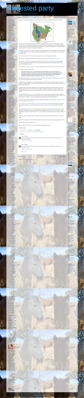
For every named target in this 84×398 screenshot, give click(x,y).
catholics (14, 338)
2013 (11, 307)
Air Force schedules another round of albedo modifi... (13, 206)
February (12, 298)
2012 (11, 308)
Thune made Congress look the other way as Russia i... (13, 180)
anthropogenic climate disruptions (53, 110)
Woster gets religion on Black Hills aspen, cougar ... (13, 254)
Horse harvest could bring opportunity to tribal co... (13, 237)
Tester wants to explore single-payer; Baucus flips (13, 260)
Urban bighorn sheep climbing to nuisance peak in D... (13, 224)
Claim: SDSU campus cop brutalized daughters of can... (13, 242)
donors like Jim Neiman (53, 51)
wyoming (41, 131)
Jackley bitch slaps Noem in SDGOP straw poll (13, 272)
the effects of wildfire (29, 125)
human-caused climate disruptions (42, 103)
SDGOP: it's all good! (13, 233)
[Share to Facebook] (38, 130)
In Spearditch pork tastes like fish (13, 174)
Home (42, 156)
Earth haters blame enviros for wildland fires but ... (13, 283)
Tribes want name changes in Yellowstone (13, 229)
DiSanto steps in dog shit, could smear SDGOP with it (13, 199)
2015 (11, 303)
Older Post (62, 156)
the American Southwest (35, 78)
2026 (11, 141)
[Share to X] (37, 130)
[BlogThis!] (36, 130)
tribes (14, 327)
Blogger (48, 395)
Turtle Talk (70, 207)
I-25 (24, 131)
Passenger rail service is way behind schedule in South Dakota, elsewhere (71, 105)
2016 (11, 302)
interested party (30, 8)
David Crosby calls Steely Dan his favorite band (13, 277)
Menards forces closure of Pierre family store (71, 61)
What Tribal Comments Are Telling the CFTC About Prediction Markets (71, 211)
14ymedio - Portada (70, 264)
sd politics (37, 131)
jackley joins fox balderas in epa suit (11, 23)
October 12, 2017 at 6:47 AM (26, 140)
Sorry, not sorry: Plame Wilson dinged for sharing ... (13, 193)
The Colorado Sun (71, 256)
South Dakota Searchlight (71, 245)
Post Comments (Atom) (28, 159)
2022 (11, 148)
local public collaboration (30, 66)
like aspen (36, 111)
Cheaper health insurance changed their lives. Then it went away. (71, 230)
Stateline (70, 226)
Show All (74, 274)
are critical (30, 105)
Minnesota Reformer (70, 217)
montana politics (12, 335)
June (12, 291)
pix (12, 339)
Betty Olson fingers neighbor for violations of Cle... (13, 186)
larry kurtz (23, 136)
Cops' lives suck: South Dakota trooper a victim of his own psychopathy (71, 149)
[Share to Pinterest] (39, 130)
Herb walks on (74, 163)
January (12, 299)
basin (13, 342)
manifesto (14, 330)
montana (27, 131)
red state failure (32, 131)
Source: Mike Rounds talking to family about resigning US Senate (72, 91)
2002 (56, 61)
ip (8, 342)
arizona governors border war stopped (11, 36)
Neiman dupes (24, 137)
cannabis (10, 334)
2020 (11, 151)
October (12, 163)
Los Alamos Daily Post (48, 75)
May (12, 293)
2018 (11, 154)
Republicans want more (55, 58)
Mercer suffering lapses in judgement (13, 219)
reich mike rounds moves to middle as (12, 49)
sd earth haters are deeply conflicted (11, 86)
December (13, 158)
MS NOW (70, 179)
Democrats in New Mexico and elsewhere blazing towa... (13, 213)
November (13, 160)
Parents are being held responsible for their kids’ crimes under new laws (71, 202)
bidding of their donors (58, 99)
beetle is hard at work (31, 94)
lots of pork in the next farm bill (27, 101)
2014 (11, 305)
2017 (11, 156)
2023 (11, 146)
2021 (11, 149)
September (13, 165)
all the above (30, 109)
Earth (23, 131)
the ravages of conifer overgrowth (45, 105)
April (12, 294)
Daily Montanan (71, 199)
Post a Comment (23, 151)
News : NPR (70, 235)
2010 (11, 312)
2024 (11, 144)
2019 (11, 153)
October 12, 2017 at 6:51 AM (26, 149)
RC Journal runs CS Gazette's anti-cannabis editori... (13, 266)
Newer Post (22, 156)
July (12, 289)
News (69, 188)
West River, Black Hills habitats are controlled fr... (13, 169)
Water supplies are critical (24, 103)
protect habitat (32, 51)
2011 (11, 310)
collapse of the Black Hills (26, 61)
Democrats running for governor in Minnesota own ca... (13, 248)
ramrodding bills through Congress (37, 56)
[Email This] (35, 130)
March (12, 296)
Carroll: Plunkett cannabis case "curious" (71, 135)
